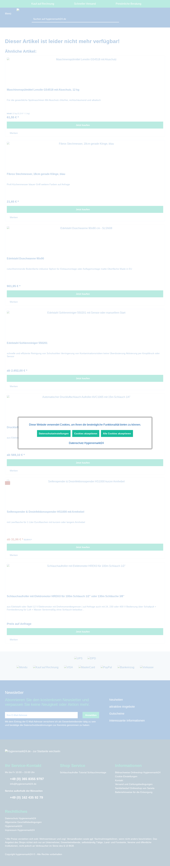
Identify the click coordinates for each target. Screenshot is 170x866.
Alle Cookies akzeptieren (117, 433)
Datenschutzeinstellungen (54, 433)
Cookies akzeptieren (85, 433)
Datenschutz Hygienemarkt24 (86, 443)
